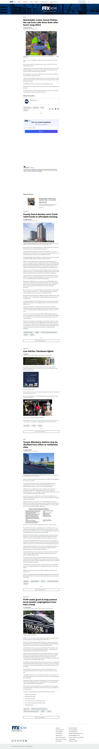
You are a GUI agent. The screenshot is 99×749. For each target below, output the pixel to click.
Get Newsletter (82, 1)
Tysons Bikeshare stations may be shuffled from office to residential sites (40, 444)
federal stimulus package (41, 281)
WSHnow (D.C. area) (73, 741)
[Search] (88, 1)
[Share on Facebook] (50, 109)
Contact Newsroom (60, 729)
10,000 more (38, 254)
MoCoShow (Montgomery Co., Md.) (76, 733)
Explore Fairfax (26, 417)
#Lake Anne (35, 107)
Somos (41, 292)
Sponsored (25, 348)
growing (53, 484)
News (24, 17)
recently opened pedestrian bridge (37, 532)
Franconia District (42, 546)
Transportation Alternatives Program (46, 540)
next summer (54, 538)
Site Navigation (59, 741)
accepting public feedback (32, 570)
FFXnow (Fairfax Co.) (73, 731)
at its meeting (52, 251)
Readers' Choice (59, 735)
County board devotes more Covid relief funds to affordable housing (40, 215)
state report (25, 649)
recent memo (28, 270)
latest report (54, 669)
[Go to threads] (23, 741)
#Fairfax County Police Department (31, 711)
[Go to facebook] (15, 741)
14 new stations (41, 497)
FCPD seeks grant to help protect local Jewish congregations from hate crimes (40, 602)
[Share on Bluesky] (55, 109)
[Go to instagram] (18, 741)
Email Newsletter (59, 731)
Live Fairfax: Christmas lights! (38, 351)
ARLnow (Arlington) (73, 728)
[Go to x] (12, 741)
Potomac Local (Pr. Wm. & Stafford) (76, 737)
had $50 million (36, 313)
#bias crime (26, 708)
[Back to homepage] (13, 2)
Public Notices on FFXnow (61, 739)
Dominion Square (34, 292)
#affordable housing (28, 332)
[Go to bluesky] (26, 741)
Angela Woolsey (28, 219)
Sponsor (26, 354)
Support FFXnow (53, 1)
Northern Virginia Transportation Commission (45, 542)
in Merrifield (55, 535)
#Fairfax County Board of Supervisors (49, 332)
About (19, 1)
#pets (42, 107)
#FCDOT (43, 581)
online (35, 574)
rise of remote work (38, 486)
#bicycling (26, 581)
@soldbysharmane (27, 421)
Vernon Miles (28, 607)
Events (31, 1)
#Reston (25, 110)
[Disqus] (41, 152)
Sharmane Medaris (36, 368)
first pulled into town (27, 480)
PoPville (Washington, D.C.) (74, 735)
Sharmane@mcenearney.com (52, 420)
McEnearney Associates (45, 368)
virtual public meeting (32, 501)
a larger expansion (30, 496)
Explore (36, 1)
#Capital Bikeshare (35, 581)
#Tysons (32, 334)
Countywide (26, 211)
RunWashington (72, 739)
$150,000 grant (50, 642)
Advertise (25, 1)
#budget (37, 332)
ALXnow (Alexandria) (73, 729)
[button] (56, 56)
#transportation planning (53, 581)
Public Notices (44, 1)
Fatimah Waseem (28, 27)
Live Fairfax (33, 420)
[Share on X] (53, 109)
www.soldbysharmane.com (42, 420)
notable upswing (38, 647)
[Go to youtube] (20, 741)
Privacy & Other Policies (60, 737)
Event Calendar (59, 733)
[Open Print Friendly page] (58, 109)
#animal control (27, 107)
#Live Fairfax (26, 425)
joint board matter (51, 257)
